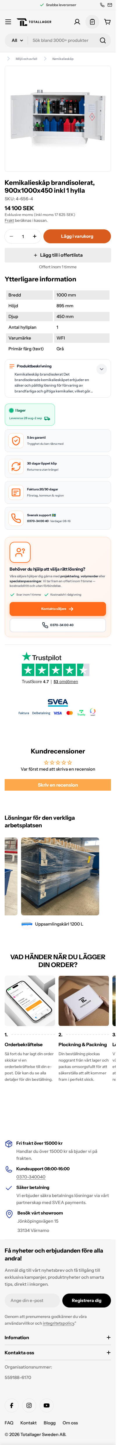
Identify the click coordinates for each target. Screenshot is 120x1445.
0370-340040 (30, 1177)
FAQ (9, 1423)
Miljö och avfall (26, 59)
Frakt (9, 220)
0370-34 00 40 (38, 521)
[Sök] (102, 40)
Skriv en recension (58, 785)
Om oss (70, 1423)
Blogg (50, 1423)
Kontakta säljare (53, 609)
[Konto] (77, 21)
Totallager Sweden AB (42, 1434)
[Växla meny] (8, 21)
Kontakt (28, 1423)
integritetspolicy (58, 1323)
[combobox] (58, 40)
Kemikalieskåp (62, 59)
